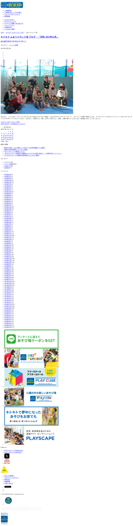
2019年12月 (8, 235)
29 (9, 139)
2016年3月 (7, 321)
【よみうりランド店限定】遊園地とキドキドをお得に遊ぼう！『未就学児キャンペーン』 (33, 153)
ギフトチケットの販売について (14, 151)
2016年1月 (7, 325)
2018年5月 (7, 272)
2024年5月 (7, 201)
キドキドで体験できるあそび (13, 23)
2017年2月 (7, 300)
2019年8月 (7, 243)
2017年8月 (7, 289)
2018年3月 (7, 275)
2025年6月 (7, 186)
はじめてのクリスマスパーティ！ (14, 41)
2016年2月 (7, 323)
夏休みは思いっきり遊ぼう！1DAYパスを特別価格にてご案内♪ (24, 147)
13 (5, 135)
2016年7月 (7, 313)
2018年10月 (8, 262)
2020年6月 (7, 226)
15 (9, 135)
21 (7, 137)
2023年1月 (7, 216)
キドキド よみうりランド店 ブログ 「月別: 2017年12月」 (30, 37)
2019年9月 (7, 241)
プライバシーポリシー (11, 477)
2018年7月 (7, 268)
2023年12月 (8, 207)
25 (1, 139)
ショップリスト (9, 25)
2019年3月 (7, 252)
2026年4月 (7, 178)
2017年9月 (7, 287)
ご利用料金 (8, 10)
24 (12, 137)
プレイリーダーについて (12, 14)
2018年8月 (7, 266)
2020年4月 (7, 230)
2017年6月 (7, 293)
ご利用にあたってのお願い (13, 12)
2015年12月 (8, 327)
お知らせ (7, 166)
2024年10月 (8, 191)
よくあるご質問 (9, 29)
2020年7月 (7, 224)
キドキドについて (10, 21)
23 (10, 137)
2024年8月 (7, 195)
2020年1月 (7, 233)
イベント (7, 162)
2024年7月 (7, 197)
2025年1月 (7, 190)
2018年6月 (7, 270)
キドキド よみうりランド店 (15, 32)
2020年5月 (7, 228)
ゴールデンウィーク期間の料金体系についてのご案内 (21, 155)
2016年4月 (7, 319)
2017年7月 (7, 291)
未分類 (6, 168)
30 (10, 139)
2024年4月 (7, 203)
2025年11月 (8, 182)
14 (7, 135)
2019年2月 (7, 254)
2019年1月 (7, 256)
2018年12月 (8, 258)
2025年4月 (7, 188)
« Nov (2, 141)
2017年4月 (7, 296)
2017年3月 (7, 298)
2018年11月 (8, 260)
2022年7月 (7, 220)
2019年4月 (7, 251)
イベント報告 (13, 45)
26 (3, 139)
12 (3, 135)
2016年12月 (8, 304)
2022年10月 (8, 218)
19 (3, 137)
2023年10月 (8, 209)
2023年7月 (7, 211)
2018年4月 (7, 273)
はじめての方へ (9, 19)
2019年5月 (7, 249)
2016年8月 (7, 312)
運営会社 (7, 479)
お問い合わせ (8, 483)
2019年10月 (8, 239)
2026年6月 (7, 174)
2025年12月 (8, 180)
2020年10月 (8, 222)
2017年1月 (7, 302)
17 (12, 135)
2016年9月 (7, 310)
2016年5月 (7, 317)
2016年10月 (8, 308)
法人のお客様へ (9, 476)
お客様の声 (8, 27)
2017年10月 (8, 285)
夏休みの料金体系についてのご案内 (16, 149)
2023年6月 (7, 212)
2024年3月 (7, 205)
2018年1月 (7, 279)
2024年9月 (7, 193)
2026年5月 (7, 176)
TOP (2, 32)
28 (7, 139)
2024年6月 (7, 199)
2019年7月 (7, 245)
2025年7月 (7, 184)
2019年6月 (7, 247)
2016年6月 (7, 315)
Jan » (6, 141)
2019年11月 (8, 237)
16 (10, 135)
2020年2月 (7, 231)
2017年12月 (8, 281)
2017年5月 (7, 294)
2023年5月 (7, 214)
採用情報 (7, 16)
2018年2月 (7, 277)
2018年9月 (7, 264)
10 (12, 133)
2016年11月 (8, 306)
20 (5, 137)
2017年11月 (8, 283)
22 (9, 137)
